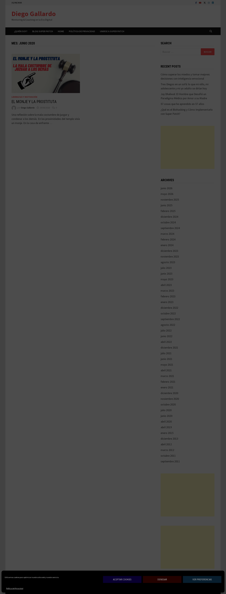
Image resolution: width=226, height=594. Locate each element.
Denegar (162, 579)
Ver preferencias (202, 579)
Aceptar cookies (122, 579)
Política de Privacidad (14, 588)
